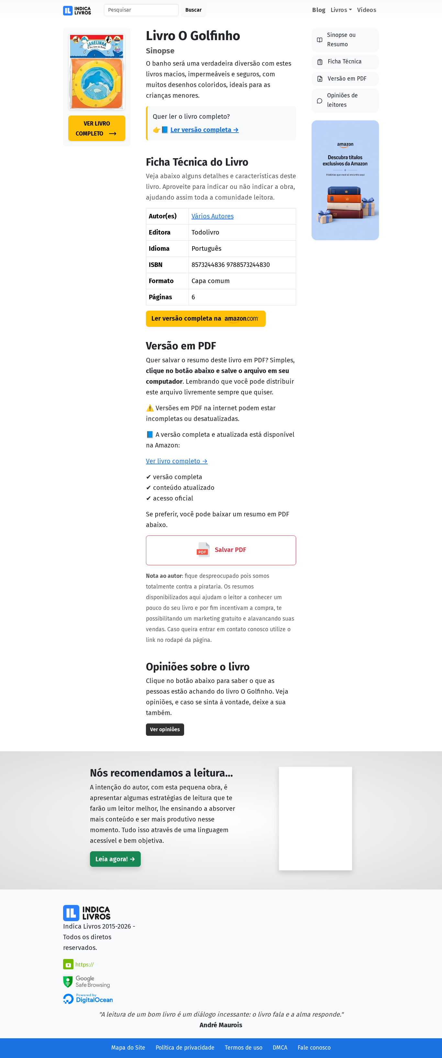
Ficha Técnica (345, 61)
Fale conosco (314, 1047)
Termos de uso (243, 1047)
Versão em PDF (347, 78)
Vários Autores (213, 216)
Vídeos (366, 10)
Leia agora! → (115, 859)
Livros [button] (339, 10)
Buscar (193, 10)
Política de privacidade (185, 1047)
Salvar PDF (229, 550)
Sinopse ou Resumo (341, 40)
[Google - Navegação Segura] (86, 981)
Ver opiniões (165, 729)
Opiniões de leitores (342, 100)
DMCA (280, 1047)
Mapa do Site (128, 1047)
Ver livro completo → (177, 461)
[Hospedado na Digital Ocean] (88, 998)
